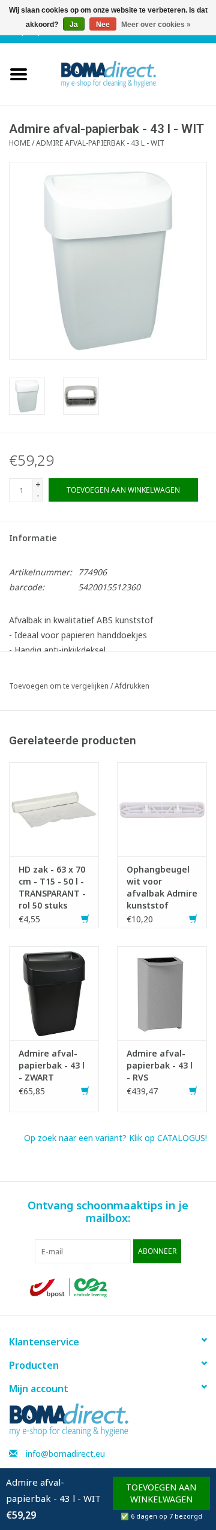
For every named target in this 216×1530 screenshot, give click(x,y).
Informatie (33, 538)
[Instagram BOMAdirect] (176, 1287)
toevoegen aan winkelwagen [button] (161, 1493)
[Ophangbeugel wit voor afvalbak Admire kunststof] (162, 808)
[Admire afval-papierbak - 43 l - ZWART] (54, 992)
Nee (103, 24)
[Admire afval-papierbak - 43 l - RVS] (162, 992)
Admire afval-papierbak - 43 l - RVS (160, 1065)
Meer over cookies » (156, 24)
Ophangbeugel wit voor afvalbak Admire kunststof (162, 887)
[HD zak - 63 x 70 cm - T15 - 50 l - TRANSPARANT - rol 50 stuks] (54, 808)
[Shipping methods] (69, 1287)
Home (19, 143)
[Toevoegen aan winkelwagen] (85, 919)
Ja (74, 24)
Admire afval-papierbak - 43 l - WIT (100, 143)
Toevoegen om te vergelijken (59, 686)
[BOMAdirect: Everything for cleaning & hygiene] (127, 73)
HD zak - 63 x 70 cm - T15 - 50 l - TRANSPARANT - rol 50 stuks (52, 887)
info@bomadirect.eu (65, 1453)
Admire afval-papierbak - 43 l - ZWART (52, 1065)
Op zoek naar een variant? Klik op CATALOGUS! (115, 1137)
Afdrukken (132, 686)
